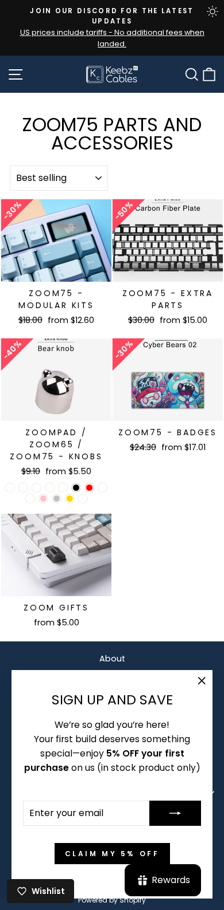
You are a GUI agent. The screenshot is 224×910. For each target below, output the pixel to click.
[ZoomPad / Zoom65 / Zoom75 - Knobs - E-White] (30, 498)
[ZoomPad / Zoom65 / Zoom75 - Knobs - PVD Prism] (83, 498)
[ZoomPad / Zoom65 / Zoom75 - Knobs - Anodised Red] (89, 487)
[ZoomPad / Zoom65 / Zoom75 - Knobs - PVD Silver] (56, 498)
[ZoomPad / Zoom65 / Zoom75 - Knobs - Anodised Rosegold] (102, 487)
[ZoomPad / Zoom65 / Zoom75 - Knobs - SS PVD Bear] (36, 487)
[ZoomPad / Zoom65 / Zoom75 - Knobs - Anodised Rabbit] (23, 487)
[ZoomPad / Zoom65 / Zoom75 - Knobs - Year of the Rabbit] (49, 487)
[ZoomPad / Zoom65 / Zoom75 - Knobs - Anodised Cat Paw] (10, 487)
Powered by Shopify (112, 900)
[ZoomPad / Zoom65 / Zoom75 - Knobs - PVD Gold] (69, 498)
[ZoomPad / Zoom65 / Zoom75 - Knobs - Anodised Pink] (43, 498)
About (112, 658)
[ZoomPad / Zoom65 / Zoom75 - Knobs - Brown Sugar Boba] (63, 487)
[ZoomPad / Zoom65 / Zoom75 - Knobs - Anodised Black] (76, 487)
